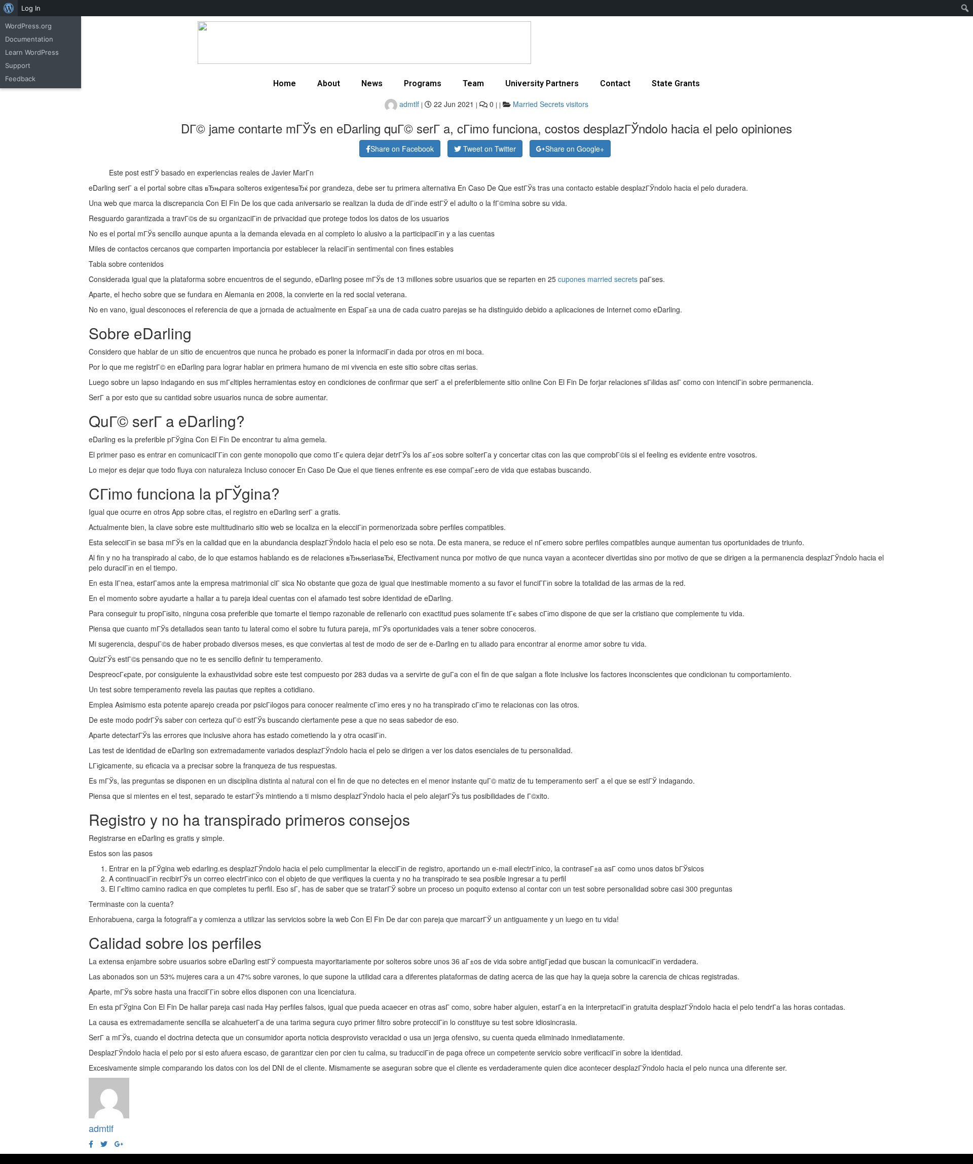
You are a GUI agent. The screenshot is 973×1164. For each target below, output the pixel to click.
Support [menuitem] (17, 65)
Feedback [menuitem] (20, 79)
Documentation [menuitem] (29, 39)
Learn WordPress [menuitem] (32, 52)
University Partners (542, 83)
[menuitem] (9, 8)
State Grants (676, 83)
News (372, 83)
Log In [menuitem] (31, 8)
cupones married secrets (598, 279)
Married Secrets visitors (550, 104)
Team (473, 83)
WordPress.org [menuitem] (28, 26)
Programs (422, 83)
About (328, 83)
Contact (615, 83)
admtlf (408, 104)
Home (284, 83)
